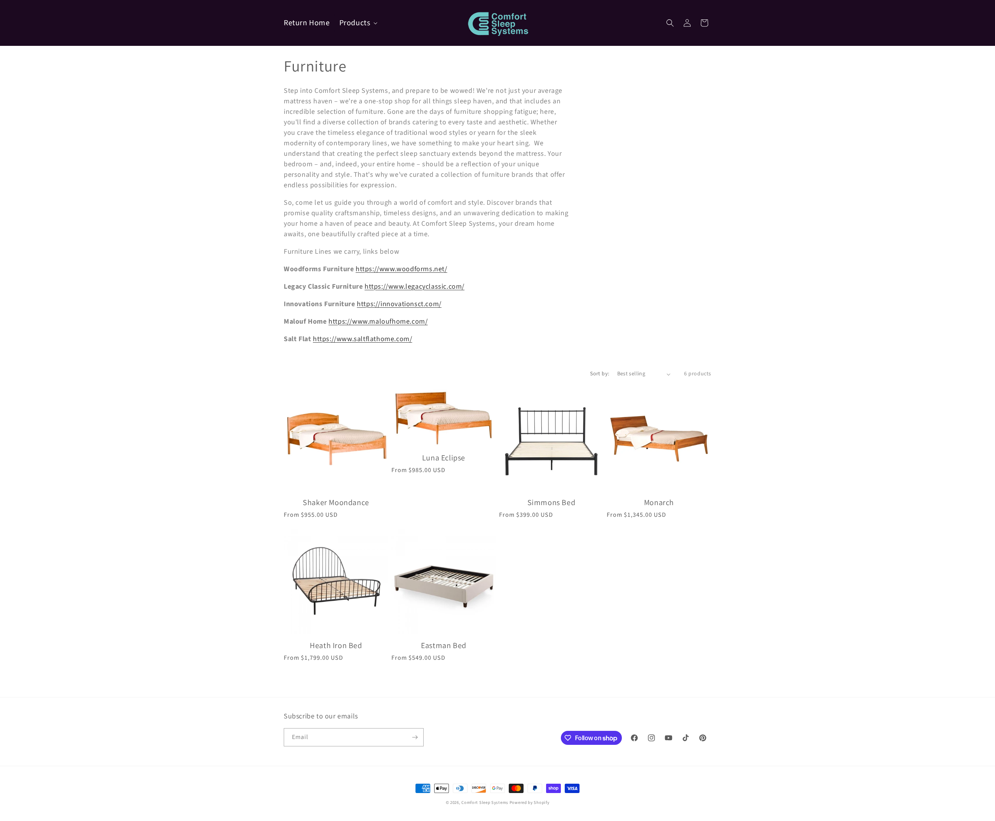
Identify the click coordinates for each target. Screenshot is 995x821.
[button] (358, 23)
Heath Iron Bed (336, 645)
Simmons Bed (551, 502)
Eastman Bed (443, 645)
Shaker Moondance (336, 502)
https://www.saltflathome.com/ (362, 339)
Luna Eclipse (443, 458)
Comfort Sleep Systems (484, 802)
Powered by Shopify (530, 802)
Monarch (659, 502)
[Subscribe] (414, 737)
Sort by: (599, 374)
